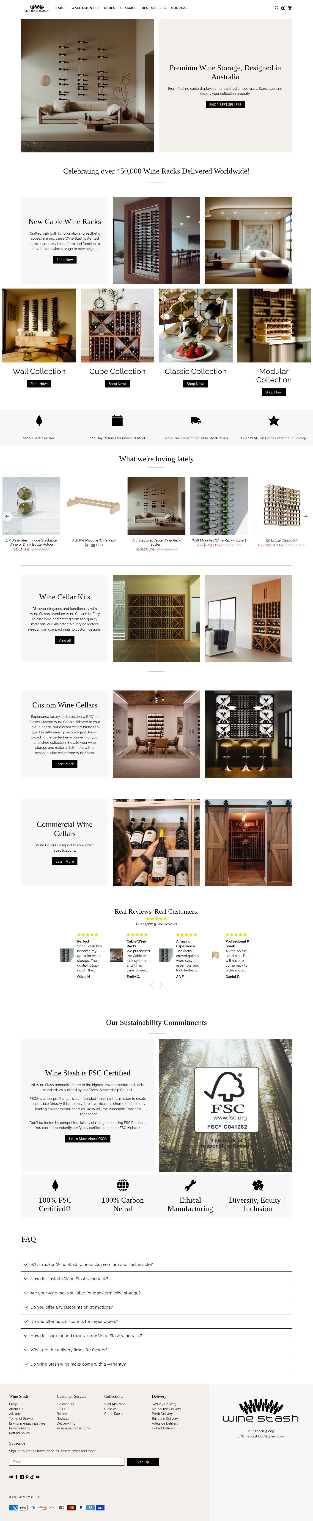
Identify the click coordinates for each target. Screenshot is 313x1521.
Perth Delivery (162, 1414)
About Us (16, 1409)
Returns (62, 1414)
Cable (60, 8)
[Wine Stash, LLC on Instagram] (22, 1478)
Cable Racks (113, 1414)
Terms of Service (21, 1418)
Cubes (109, 8)
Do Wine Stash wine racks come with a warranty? (78, 1364)
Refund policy (19, 1433)
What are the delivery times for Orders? (68, 1349)
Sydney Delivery (164, 1404)
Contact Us (65, 1404)
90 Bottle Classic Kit (281, 540)
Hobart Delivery (163, 1428)
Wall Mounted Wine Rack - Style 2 (219, 540)
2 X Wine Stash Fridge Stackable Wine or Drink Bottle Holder (31, 542)
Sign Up (143, 1461)
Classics (128, 8)
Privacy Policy (19, 1428)
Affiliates (15, 1414)
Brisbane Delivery (165, 1418)
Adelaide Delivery (165, 1423)
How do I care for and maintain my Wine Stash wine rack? (86, 1335)
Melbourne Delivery (166, 1409)
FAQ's (61, 1409)
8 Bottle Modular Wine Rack (94, 540)
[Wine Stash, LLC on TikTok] (32, 1478)
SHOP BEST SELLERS (225, 104)
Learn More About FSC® (88, 1138)
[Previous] (7, 516)
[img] (156, 919)
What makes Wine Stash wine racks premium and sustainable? (91, 1264)
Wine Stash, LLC (29, 1497)
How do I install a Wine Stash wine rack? (69, 1278)
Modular (179, 8)
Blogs (13, 1404)
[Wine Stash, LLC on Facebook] (16, 1478)
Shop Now (65, 259)
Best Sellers (154, 8)
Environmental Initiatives (27, 1423)
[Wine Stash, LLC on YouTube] (38, 1478)
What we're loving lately (156, 459)
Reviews (63, 1418)
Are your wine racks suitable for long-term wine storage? (85, 1293)
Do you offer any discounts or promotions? (71, 1307)
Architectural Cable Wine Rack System (156, 542)
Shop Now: (39, 383)
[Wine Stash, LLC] (37, 8)
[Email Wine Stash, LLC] (11, 1478)
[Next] (306, 516)
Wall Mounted (85, 8)
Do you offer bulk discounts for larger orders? (74, 1321)
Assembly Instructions (73, 1428)
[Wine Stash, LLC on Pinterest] (27, 1478)
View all (65, 640)
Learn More (65, 763)
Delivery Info (66, 1423)
